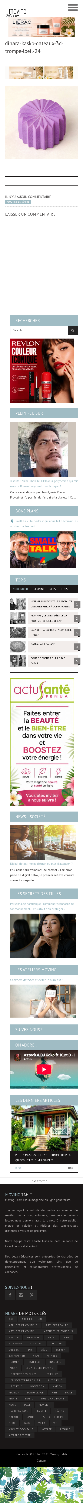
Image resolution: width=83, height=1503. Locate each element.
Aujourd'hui (21, 589)
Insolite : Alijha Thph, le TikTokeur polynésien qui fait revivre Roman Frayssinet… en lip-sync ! (44, 483)
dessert (14, 1349)
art (11, 1319)
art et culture (32, 1319)
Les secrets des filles (38, 893)
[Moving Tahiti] (16, 8)
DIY (30, 1349)
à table (65, 1429)
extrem (61, 1349)
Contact (41, 1460)
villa (41, 1423)
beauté (14, 1337)
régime (59, 1410)
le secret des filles (23, 1374)
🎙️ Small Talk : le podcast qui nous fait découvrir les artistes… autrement (44, 523)
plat (27, 1404)
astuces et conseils (58, 1331)
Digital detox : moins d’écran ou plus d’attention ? (41, 864)
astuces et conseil (22, 1331)
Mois (53, 589)
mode (69, 1392)
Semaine (39, 589)
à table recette (20, 1435)
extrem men (17, 1355)
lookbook (37, 1386)
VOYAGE (47, 1429)
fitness (52, 1355)
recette (41, 1410)
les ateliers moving (39, 1367)
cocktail (36, 1343)
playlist (44, 1404)
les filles (52, 1374)
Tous (64, 589)
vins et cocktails (21, 1429)
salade (14, 1417)
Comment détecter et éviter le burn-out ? (36, 980)
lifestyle (15, 1386)
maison (58, 1386)
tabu (27, 1423)
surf (12, 1423)
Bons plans (26, 511)
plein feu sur (18, 1410)
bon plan (15, 1343)
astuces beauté (57, 1325)
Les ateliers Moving (35, 969)
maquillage (35, 1392)
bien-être (33, 1337)
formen (14, 1361)
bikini (51, 1337)
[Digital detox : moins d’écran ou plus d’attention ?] (43, 842)
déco (43, 1349)
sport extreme (53, 1417)
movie (13, 1398)
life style (55, 1380)
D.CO (18, 1168)
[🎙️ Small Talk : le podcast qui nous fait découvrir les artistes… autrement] (43, 549)
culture (56, 1343)
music (29, 1398)
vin (55, 1423)
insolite (55, 1361)
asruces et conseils (23, 1325)
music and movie (52, 1398)
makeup (14, 1392)
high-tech (34, 1361)
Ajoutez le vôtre (18, 201)
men (54, 1392)
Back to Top (39, 1181)
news (12, 1404)
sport (31, 1417)
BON (66, 1337)
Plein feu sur (29, 413)
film (36, 1355)
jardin (13, 1367)
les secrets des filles (24, 1380)
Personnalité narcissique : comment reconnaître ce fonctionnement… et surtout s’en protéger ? (42, 906)
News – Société (30, 816)
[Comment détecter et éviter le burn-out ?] (43, 1001)
